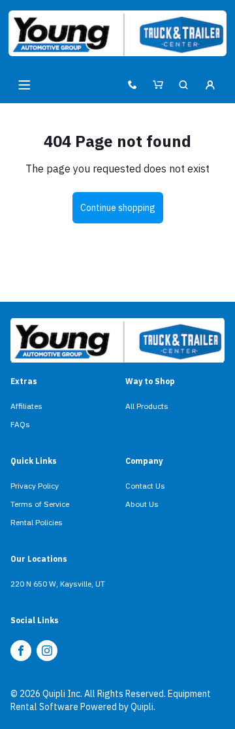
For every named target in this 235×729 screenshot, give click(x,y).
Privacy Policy (34, 486)
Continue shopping (117, 208)
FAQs (20, 424)
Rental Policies (36, 522)
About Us (142, 504)
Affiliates (26, 406)
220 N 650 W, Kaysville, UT (57, 584)
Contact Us (145, 486)
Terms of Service (39, 504)
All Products (146, 406)
